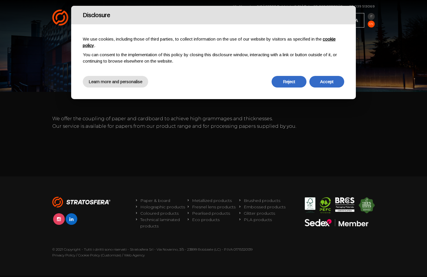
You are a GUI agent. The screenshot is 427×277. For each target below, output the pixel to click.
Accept (326, 81)
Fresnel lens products (214, 206)
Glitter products (259, 213)
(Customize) (111, 255)
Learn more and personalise (115, 81)
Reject (289, 81)
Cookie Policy (89, 255)
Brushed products (262, 200)
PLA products (258, 219)
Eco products (206, 219)
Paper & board (155, 200)
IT (371, 16)
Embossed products (265, 206)
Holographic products (162, 206)
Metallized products (212, 200)
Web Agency (134, 255)
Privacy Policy (63, 255)
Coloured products (159, 213)
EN (371, 23)
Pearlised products (211, 213)
